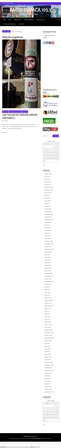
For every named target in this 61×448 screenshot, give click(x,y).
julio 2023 (47, 254)
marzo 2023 (47, 265)
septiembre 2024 (49, 219)
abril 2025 (47, 203)
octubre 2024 (48, 217)
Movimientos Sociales (15, 111)
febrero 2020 (48, 357)
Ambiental (5, 111)
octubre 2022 (48, 279)
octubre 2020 (48, 335)
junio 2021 (47, 314)
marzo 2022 (47, 297)
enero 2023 (47, 271)
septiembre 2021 (49, 306)
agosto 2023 (47, 252)
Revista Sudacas (29, 19)
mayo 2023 (47, 260)
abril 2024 (47, 233)
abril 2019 (47, 384)
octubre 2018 (48, 389)
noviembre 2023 (48, 244)
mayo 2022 (47, 292)
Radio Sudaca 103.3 (30, 10)
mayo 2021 (47, 316)
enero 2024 (47, 238)
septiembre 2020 (49, 338)
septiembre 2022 (49, 281)
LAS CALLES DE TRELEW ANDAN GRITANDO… (19, 116)
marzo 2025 (47, 206)
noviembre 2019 (48, 365)
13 (51, 152)
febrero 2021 (48, 324)
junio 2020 (47, 346)
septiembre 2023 (49, 249)
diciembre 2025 (48, 187)
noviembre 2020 (48, 332)
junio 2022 (47, 289)
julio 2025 (47, 195)
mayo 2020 (47, 349)
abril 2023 (47, 262)
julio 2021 (47, 311)
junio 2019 (47, 378)
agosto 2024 (47, 222)
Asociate (21, 24)
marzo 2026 (47, 182)
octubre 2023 (48, 246)
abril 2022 (47, 295)
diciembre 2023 (48, 241)
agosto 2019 (47, 373)
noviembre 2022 (48, 276)
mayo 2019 (47, 381)
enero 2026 (47, 184)
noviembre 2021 (48, 300)
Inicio (9, 19)
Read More (4, 132)
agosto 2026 (47, 174)
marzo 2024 (47, 236)
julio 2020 (47, 343)
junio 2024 (47, 227)
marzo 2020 (47, 354)
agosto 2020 (47, 341)
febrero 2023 (48, 268)
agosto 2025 (47, 192)
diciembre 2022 (48, 273)
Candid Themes (47, 438)
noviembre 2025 (48, 190)
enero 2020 (47, 359)
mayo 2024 (47, 230)
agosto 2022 (47, 284)
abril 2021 (47, 319)
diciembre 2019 (48, 362)
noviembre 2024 (48, 214)
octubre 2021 (48, 303)
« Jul (44, 165)
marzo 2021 (47, 322)
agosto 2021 (47, 308)
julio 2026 (47, 176)
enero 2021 (47, 327)
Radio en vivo (17, 19)
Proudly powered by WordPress (18, 438)
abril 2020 (47, 351)
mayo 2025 (47, 201)
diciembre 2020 (48, 330)
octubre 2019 (48, 367)
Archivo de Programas (10, 24)
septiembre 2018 (49, 392)
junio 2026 (47, 179)
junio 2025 (47, 198)
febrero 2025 (48, 209)
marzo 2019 (47, 386)
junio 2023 (47, 257)
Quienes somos (41, 19)
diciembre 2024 (48, 211)
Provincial (25, 111)
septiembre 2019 (49, 370)
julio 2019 (47, 376)
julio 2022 (47, 287)
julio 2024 (47, 225)
